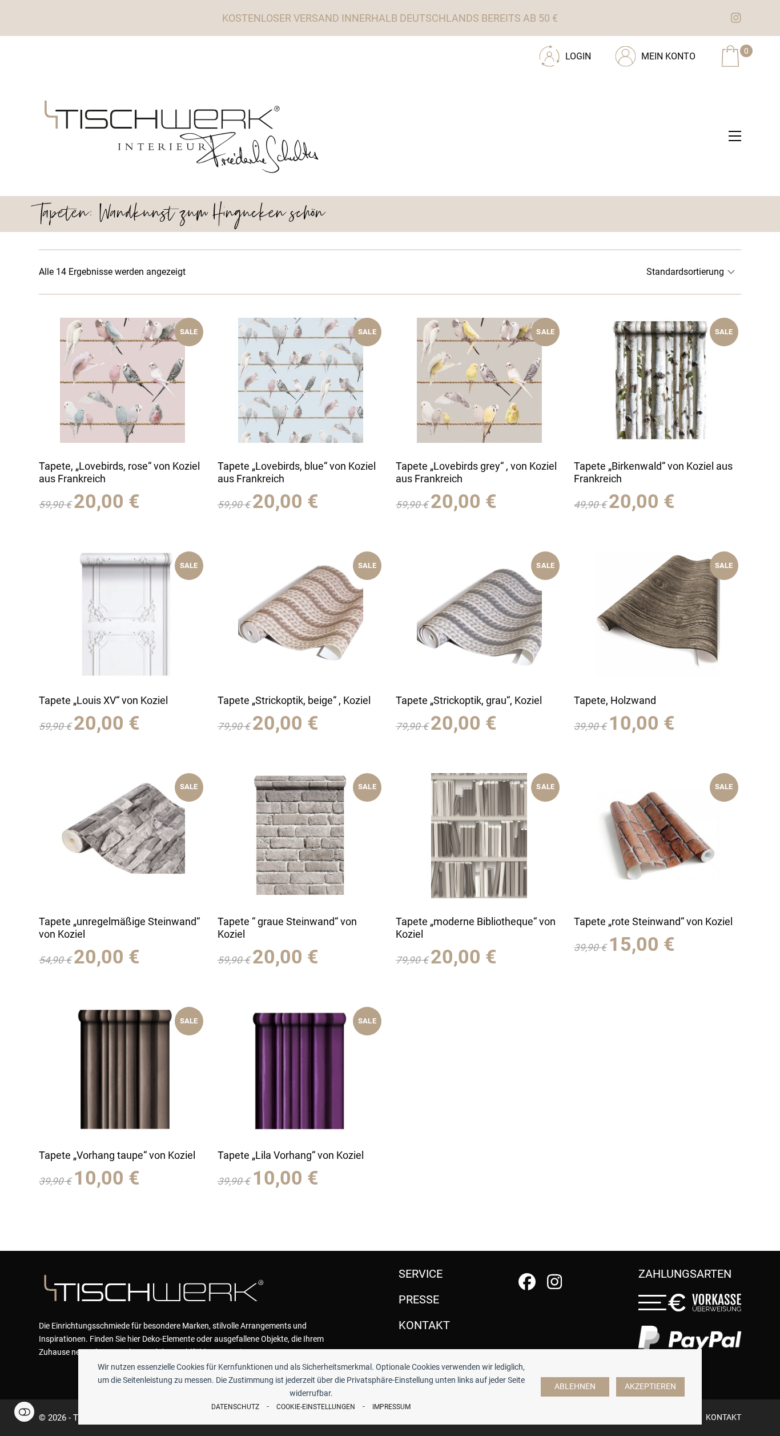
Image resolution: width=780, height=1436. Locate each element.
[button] (735, 136)
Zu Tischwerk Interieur (115, 52)
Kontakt (723, 1417)
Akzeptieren (650, 1386)
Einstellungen (24, 1412)
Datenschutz (235, 1407)
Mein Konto (668, 56)
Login (578, 56)
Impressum (391, 1407)
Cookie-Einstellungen (315, 1407)
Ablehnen (575, 1386)
